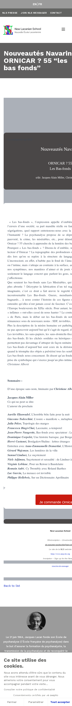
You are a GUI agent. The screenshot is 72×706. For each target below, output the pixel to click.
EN (35, 4)
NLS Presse (9, 13)
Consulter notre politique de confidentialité (29, 689)
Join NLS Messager (34, 13)
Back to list (12, 586)
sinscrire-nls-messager (60, 566)
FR (40, 4)
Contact (56, 13)
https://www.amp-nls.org (60, 554)
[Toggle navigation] (63, 30)
